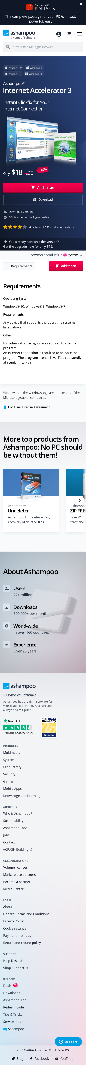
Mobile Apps (12, 788)
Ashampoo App (14, 1000)
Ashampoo (13, 1029)
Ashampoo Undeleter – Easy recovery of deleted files (29, 519)
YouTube (66, 1058)
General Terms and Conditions (26, 914)
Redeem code (13, 1007)
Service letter (13, 1021)
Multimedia (11, 752)
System (8, 760)
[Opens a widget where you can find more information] (68, 1042)
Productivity (12, 767)
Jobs (6, 835)
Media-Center (13, 889)
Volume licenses (15, 867)
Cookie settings (14, 928)
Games (8, 781)
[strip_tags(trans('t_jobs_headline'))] (49, 727)
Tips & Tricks (12, 1014)
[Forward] (79, 500)
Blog (20, 1058)
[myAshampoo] (59, 34)
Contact (9, 842)
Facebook (41, 1058)
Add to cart (45, 187)
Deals (10, 985)
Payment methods (17, 935)
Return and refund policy (22, 943)
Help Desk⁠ (10, 961)
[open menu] (79, 34)
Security (9, 774)
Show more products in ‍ (53, 255)
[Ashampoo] (19, 686)
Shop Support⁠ (13, 968)
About (7, 907)
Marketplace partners (19, 874)
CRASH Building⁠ (15, 849)
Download (45, 199)
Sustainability (13, 820)
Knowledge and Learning (21, 796)
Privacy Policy (13, 921)
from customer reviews (51, 227)
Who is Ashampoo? (17, 813)
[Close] (81, 4)
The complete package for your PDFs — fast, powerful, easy (40, 19)
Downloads (11, 993)
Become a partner (16, 882)
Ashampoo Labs (15, 828)
